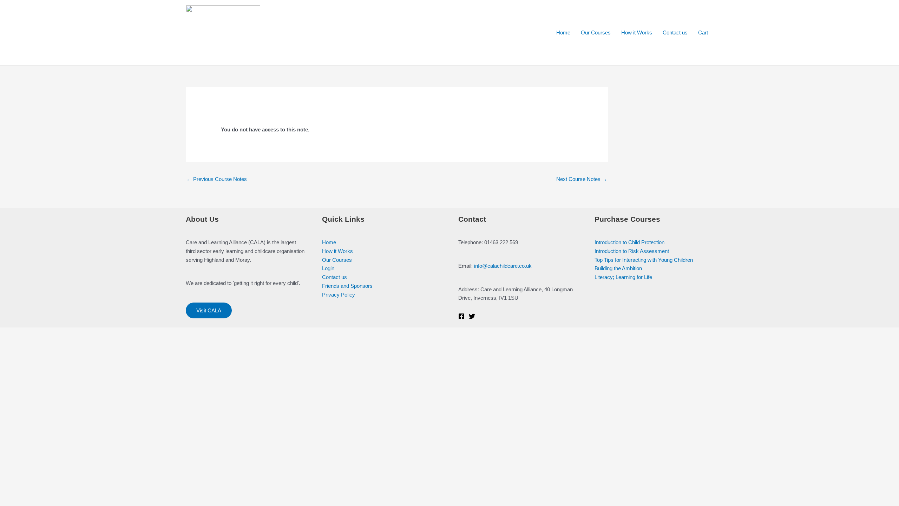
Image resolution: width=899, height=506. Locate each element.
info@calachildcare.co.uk (503, 266)
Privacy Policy (338, 295)
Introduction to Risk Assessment (632, 251)
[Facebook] (461, 316)
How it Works (636, 32)
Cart (703, 32)
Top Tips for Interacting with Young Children (644, 260)
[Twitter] (472, 316)
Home (563, 32)
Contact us (675, 32)
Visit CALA (208, 310)
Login (328, 268)
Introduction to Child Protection (629, 242)
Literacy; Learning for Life (623, 277)
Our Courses (596, 32)
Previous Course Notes (216, 179)
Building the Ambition (618, 268)
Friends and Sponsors (347, 286)
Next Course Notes (581, 179)
